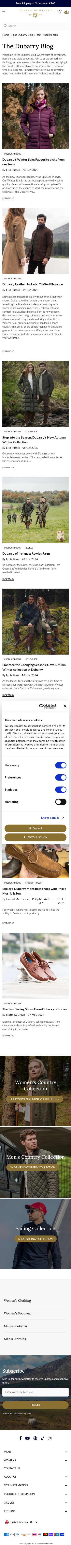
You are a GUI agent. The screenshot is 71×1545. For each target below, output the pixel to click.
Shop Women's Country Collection (34, 1099)
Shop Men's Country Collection (32, 1167)
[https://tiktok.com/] (42, 1438)
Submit (35, 1405)
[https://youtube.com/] (27, 1438)
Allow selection (36, 837)
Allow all (35, 828)
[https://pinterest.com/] (35, 1438)
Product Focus (12, 154)
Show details (50, 817)
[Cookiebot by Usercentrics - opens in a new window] (41, 706)
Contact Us (12, 1468)
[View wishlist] (60, 12)
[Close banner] (65, 706)
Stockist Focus (33, 883)
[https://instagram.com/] (50, 1438)
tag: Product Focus (47, 34)
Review (29, 548)
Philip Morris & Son (41, 901)
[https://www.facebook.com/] (20, 1438)
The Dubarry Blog (23, 34)
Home (5, 34)
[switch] (60, 777)
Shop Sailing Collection (35, 1238)
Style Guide (31, 431)
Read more (8, 198)
